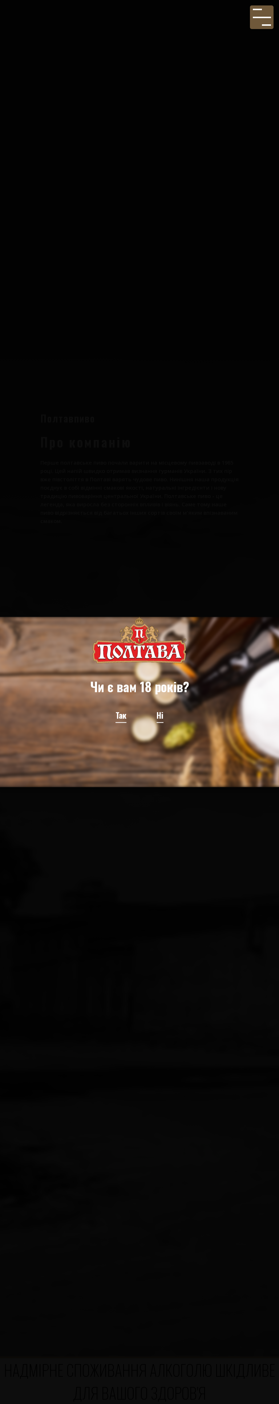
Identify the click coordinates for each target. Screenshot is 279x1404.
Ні (160, 715)
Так (121, 715)
